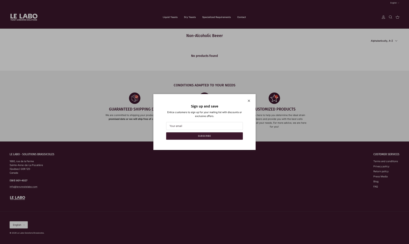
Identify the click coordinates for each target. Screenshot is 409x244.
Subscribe (204, 136)
